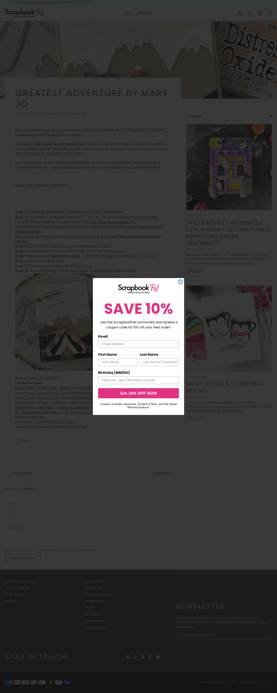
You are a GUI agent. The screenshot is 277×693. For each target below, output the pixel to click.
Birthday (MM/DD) (114, 372)
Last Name (149, 354)
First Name (107, 354)
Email (103, 336)
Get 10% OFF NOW (138, 393)
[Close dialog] (180, 282)
